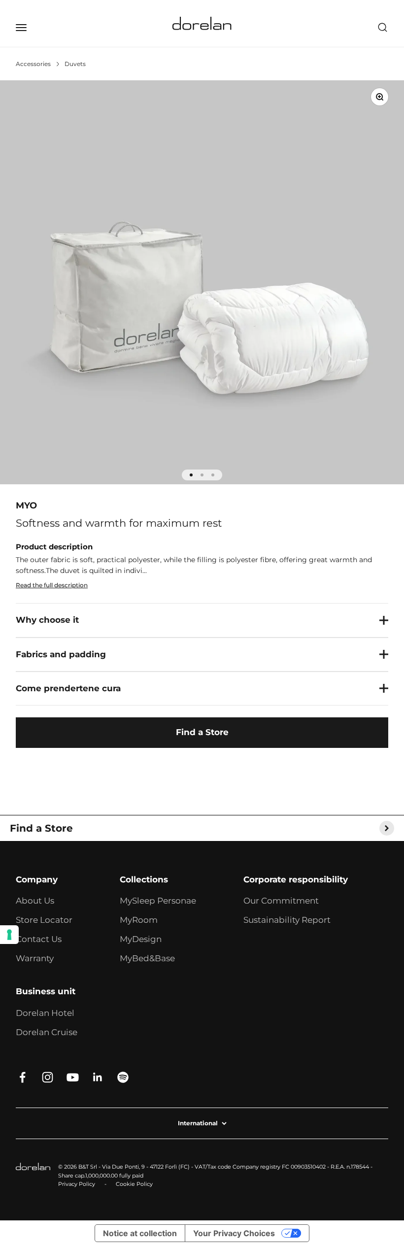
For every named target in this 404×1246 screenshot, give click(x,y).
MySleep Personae (158, 901)
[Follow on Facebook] (22, 1077)
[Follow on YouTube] (72, 1077)
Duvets (75, 63)
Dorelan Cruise (46, 1032)
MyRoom (139, 920)
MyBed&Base (147, 958)
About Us (35, 901)
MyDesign (141, 939)
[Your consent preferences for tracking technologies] (9, 934)
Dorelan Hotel (45, 1013)
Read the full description (52, 585)
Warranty (35, 958)
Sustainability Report (287, 920)
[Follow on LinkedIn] (97, 1077)
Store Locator (44, 920)
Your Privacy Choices (234, 1233)
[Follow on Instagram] (47, 1077)
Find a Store (202, 732)
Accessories (33, 63)
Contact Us (39, 939)
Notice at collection (140, 1233)
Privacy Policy (76, 1183)
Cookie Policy (134, 1183)
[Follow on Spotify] (123, 1077)
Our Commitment (281, 901)
